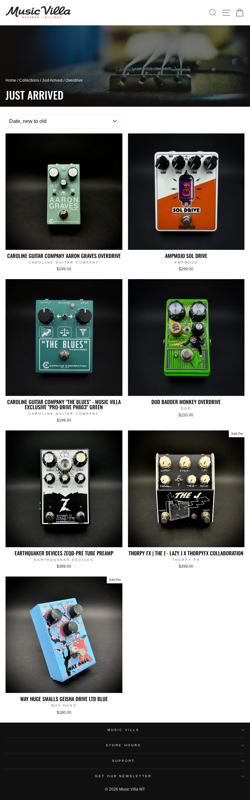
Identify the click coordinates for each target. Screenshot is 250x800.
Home (11, 80)
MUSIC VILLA (123, 730)
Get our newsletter (123, 776)
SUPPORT (123, 761)
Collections (29, 80)
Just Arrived (52, 80)
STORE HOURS (123, 745)
